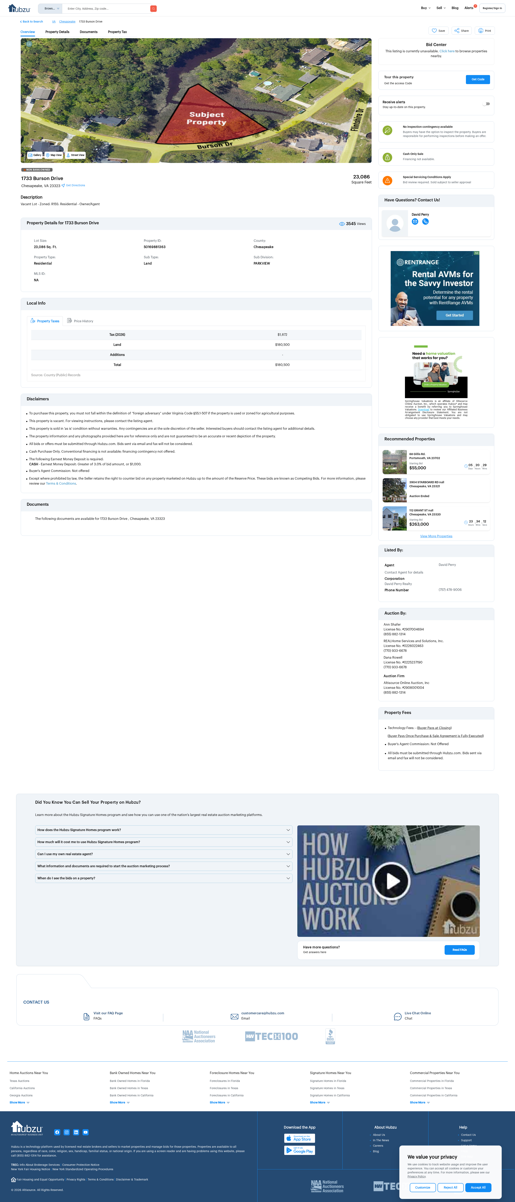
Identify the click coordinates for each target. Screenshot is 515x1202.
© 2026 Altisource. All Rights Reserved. (37, 1190)
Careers (378, 1145)
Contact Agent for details (404, 572)
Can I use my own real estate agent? (65, 854)
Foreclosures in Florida (225, 1081)
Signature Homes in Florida (328, 1081)
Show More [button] (17, 1102)
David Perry (447, 564)
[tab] (45, 321)
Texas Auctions (19, 1081)
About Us (379, 1135)
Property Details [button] (57, 32)
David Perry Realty (398, 584)
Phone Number (397, 590)
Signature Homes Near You (330, 1073)
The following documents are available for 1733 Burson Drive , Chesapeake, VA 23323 (100, 518)
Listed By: (393, 550)
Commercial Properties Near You (435, 1073)
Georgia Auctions (21, 1095)
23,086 (361, 176)
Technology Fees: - (420, 728)
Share (465, 31)
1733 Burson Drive (42, 178)
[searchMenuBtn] (153, 8)
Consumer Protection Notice (80, 1165)
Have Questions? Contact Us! (412, 200)
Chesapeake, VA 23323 (53, 186)
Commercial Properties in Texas (431, 1088)
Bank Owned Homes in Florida (130, 1081)
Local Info (36, 303)
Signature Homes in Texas (327, 1088)
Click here (447, 51)
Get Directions (75, 185)
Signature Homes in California (330, 1095)
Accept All (478, 1187)
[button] (32, 21)
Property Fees (397, 713)
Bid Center (436, 45)
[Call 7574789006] (425, 221)
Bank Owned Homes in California (131, 1095)
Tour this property (399, 77)
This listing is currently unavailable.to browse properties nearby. (436, 54)
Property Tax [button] (117, 32)
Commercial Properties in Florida (432, 1081)
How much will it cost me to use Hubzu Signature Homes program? (88, 842)
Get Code (478, 79)
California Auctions (22, 1088)
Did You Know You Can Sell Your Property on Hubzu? (88, 802)
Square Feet (361, 182)
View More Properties (436, 536)
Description (31, 197)
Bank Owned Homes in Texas (129, 1088)
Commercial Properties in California (433, 1095)
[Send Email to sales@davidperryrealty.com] (415, 221)
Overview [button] (28, 32)
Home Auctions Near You (29, 1073)
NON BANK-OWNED (38, 170)
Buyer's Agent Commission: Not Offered (418, 744)
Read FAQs (460, 950)
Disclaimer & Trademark (132, 1179)
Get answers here (314, 952)
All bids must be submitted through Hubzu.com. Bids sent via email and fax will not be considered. (435, 756)
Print (488, 31)
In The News (381, 1140)
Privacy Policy (416, 1176)
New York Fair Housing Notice (30, 1169)
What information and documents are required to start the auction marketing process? (103, 866)
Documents (38, 505)
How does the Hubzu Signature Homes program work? (79, 830)
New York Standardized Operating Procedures (83, 1169)
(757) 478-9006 (450, 589)
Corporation (395, 578)
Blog (455, 8)
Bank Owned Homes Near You (133, 1073)
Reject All (450, 1187)
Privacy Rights (76, 1179)
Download (423, 409)
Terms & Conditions (101, 1179)
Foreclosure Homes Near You (232, 1073)
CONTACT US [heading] (36, 1002)
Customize (422, 1187)
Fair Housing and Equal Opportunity (40, 1179)
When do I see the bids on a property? (66, 878)
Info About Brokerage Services (35, 1165)
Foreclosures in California (227, 1095)
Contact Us (468, 1135)
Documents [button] (89, 32)
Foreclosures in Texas (224, 1088)
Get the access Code (398, 83)
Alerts (470, 7)
